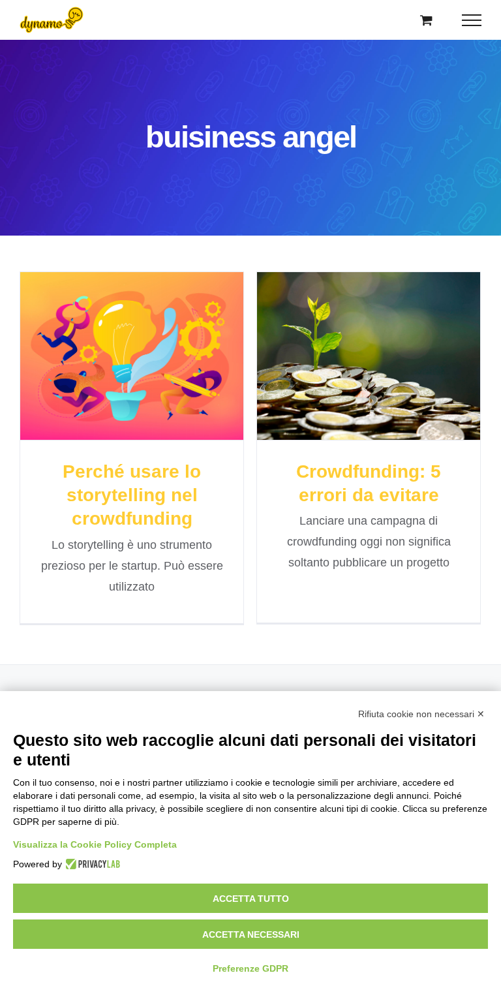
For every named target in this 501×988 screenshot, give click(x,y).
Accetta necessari (250, 934)
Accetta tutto (251, 898)
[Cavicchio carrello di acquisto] (426, 20)
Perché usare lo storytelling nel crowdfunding (108, 318)
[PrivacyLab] (91, 864)
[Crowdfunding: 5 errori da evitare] (368, 356)
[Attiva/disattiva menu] (472, 20)
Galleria (155, 318)
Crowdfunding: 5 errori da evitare (344, 329)
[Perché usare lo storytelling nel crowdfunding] (131, 356)
